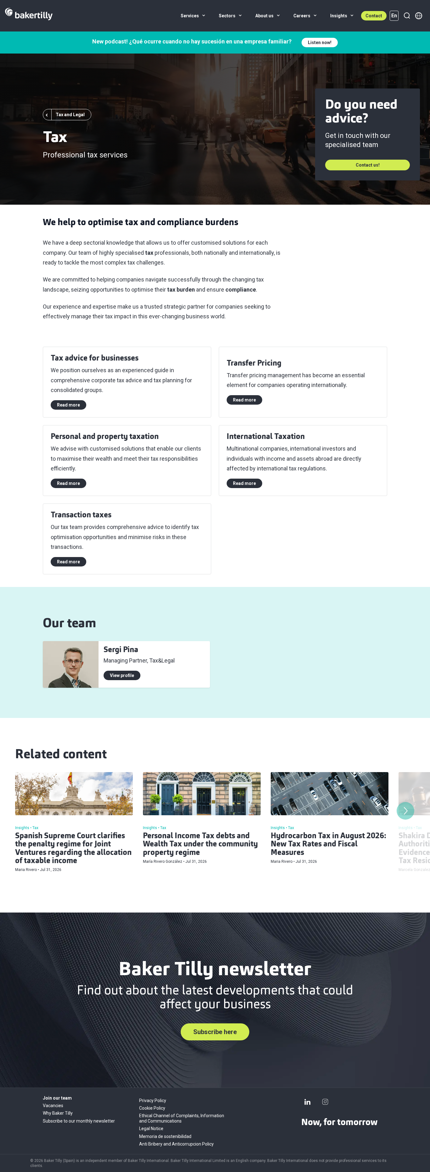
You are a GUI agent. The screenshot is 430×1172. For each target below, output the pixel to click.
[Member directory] (418, 16)
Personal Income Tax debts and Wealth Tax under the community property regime (200, 845)
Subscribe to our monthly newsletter (79, 1121)
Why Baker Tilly (58, 1113)
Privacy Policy (152, 1100)
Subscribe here (215, 1032)
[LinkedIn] (307, 1101)
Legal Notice (151, 1128)
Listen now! (319, 42)
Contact (373, 15)
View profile (122, 675)
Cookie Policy (152, 1108)
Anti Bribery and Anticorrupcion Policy (176, 1143)
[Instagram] (325, 1101)
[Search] (407, 16)
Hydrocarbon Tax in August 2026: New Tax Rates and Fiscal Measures (328, 845)
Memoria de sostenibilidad (165, 1136)
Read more (68, 404)
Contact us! (368, 165)
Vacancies (53, 1105)
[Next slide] (405, 811)
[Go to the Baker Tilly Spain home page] (29, 15)
